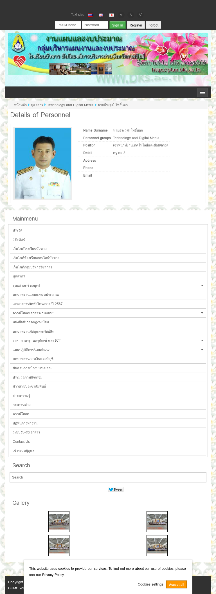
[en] (101, 15)
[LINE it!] (117, 5)
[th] (90, 15)
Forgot (153, 25)
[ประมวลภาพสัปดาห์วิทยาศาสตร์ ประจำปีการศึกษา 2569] (58, 521)
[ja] (111, 15)
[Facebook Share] (98, 5)
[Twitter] (108, 5)
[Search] (197, 477)
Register (136, 25)
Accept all (176, 584)
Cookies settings (150, 584)
